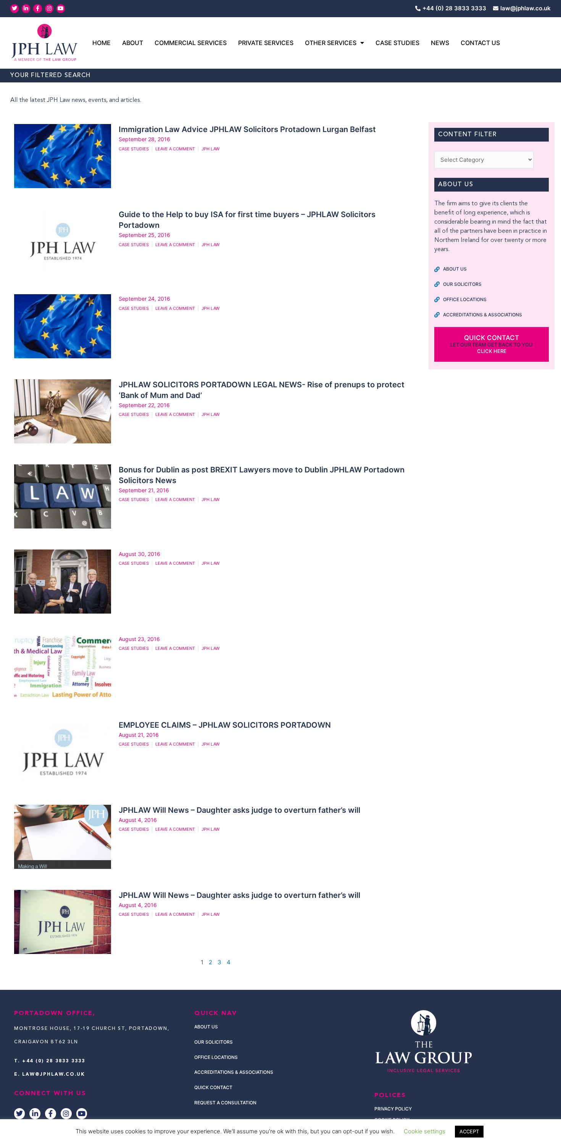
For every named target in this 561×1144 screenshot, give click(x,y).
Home (101, 43)
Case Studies (397, 43)
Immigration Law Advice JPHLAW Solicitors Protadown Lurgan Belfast (248, 129)
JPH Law (210, 148)
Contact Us (480, 43)
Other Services (330, 43)
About (132, 43)
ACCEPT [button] (469, 1131)
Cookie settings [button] (424, 1131)
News (440, 43)
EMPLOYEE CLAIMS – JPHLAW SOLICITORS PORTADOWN (225, 725)
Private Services (265, 43)
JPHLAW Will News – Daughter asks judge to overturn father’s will (239, 810)
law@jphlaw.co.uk (53, 1074)
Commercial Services (191, 43)
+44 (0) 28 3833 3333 (53, 1061)
